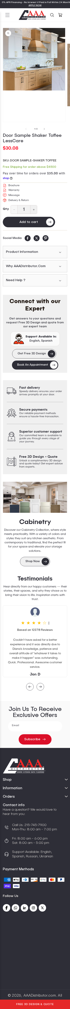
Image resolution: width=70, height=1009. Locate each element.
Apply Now (35, 5)
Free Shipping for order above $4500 (29, 167)
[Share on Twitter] (37, 238)
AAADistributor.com (40, 996)
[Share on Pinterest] (46, 238)
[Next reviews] (40, 687)
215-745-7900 (35, 825)
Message (14, 195)
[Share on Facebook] (28, 238)
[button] (7, 15)
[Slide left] (26, 129)
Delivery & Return (18, 200)
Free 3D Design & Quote (35, 1004)
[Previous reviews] (30, 687)
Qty (6, 209)
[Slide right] (44, 129)
